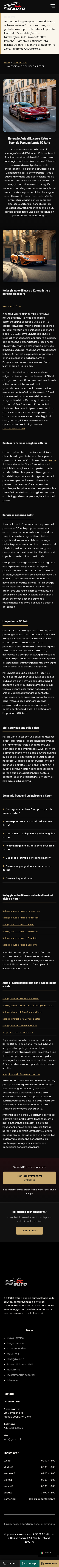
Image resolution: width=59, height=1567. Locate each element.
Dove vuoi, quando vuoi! (19, 878)
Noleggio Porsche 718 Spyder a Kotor (21, 1018)
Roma (52, 460)
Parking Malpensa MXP (20, 1364)
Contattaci (30, 1230)
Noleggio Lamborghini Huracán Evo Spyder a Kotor (28, 1005)
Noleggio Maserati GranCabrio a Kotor (22, 1012)
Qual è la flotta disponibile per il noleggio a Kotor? (29, 835)
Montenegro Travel (12, 306)
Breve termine (15, 1338)
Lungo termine (15, 1343)
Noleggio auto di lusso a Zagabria (20, 938)
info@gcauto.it (12, 1439)
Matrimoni (13, 1353)
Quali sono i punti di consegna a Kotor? (28, 857)
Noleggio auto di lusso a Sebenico (20, 931)
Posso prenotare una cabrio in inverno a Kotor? (27, 823)
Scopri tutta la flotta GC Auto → (18, 1032)
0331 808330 (16, 1428)
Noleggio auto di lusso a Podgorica (21, 917)
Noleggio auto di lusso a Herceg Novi (21, 910)
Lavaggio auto (15, 1359)
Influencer (13, 1380)
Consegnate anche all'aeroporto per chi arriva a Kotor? (27, 811)
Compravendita (16, 1348)
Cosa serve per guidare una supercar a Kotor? (27, 868)
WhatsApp (31, 1563)
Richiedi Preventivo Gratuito (29, 1177)
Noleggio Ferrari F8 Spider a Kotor (20, 1025)
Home (7, 62)
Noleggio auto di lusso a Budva (18, 924)
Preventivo (51, 1563)
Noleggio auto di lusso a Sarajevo (20, 944)
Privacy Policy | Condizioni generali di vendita (29, 1524)
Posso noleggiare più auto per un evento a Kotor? (29, 847)
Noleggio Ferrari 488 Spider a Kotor (21, 998)
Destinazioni (20, 62)
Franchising (13, 1369)
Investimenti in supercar (21, 1375)
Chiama (11, 1563)
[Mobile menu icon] (52, 6)
